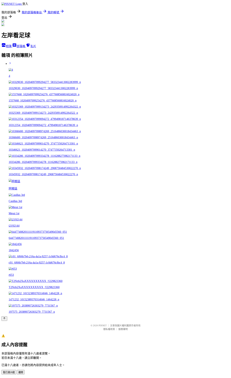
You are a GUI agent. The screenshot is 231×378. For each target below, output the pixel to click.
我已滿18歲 (9, 372)
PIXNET (103, 325)
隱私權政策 (109, 329)
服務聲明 (123, 329)
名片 (33, 46)
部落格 (21, 46)
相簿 (9, 46)
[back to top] (4, 318)
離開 (20, 372)
